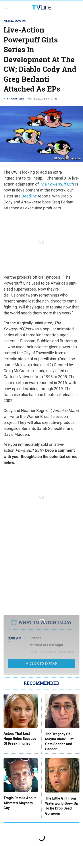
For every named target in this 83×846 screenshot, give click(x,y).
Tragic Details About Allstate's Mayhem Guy (20, 803)
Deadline (29, 196)
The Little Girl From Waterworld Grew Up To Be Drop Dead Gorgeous (61, 806)
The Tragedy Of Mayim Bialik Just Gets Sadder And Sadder (59, 741)
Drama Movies (15, 21)
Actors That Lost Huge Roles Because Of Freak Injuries (20, 738)
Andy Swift (18, 98)
